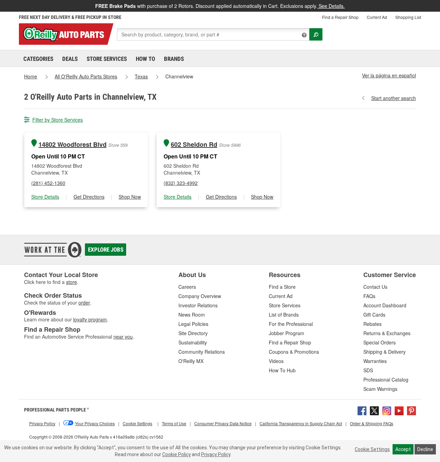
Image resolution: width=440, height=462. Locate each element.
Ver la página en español (389, 75)
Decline (425, 449)
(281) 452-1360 (48, 182)
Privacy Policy (215, 454)
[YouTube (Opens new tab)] (399, 409)
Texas (141, 76)
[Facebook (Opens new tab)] (362, 409)
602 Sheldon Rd (194, 144)
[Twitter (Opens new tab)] (374, 409)
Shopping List (408, 17)
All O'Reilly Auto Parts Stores (86, 76)
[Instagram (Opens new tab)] (386, 409)
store (71, 281)
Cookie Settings (372, 449)
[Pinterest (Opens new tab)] (411, 409)
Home (30, 76)
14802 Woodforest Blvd (72, 144)
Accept (403, 449)
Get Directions (89, 196)
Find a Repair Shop (340, 17)
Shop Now (130, 196)
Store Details (45, 196)
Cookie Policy (176, 454)
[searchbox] (213, 34)
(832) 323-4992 (181, 182)
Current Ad (377, 17)
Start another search (393, 98)
